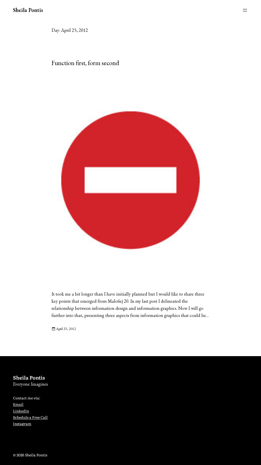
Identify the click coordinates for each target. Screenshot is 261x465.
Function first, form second (85, 63)
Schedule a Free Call (30, 417)
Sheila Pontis (28, 10)
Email (18, 404)
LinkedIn (21, 410)
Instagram (22, 423)
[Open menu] (245, 10)
